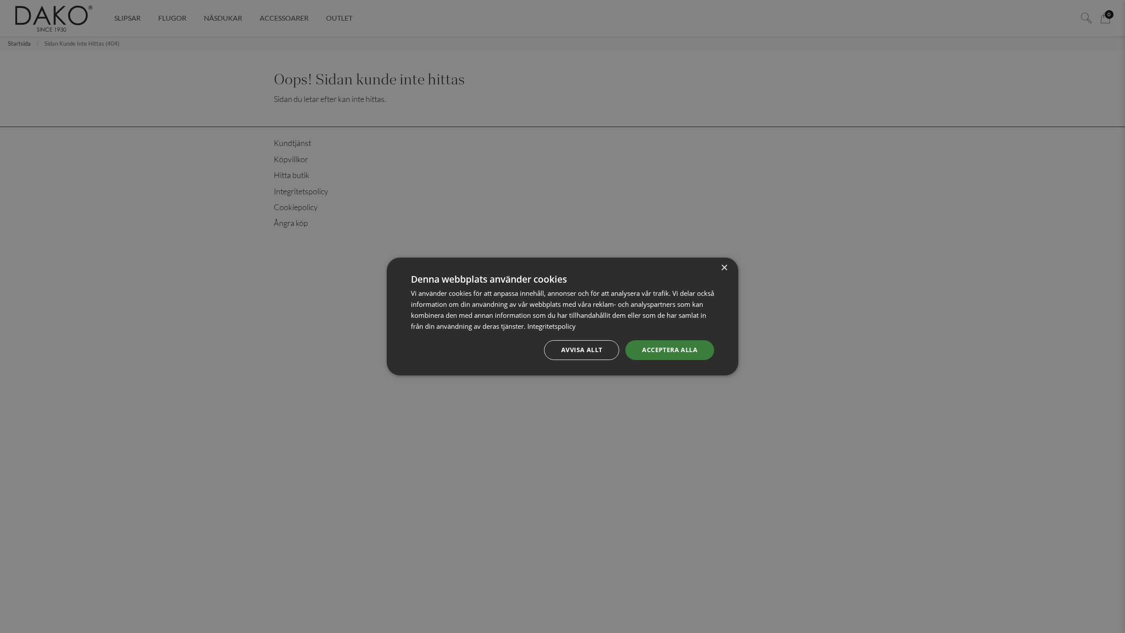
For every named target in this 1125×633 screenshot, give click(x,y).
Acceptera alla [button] (669, 350)
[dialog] (562, 316)
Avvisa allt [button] (581, 350)
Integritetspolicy (551, 326)
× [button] (724, 268)
